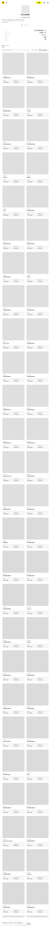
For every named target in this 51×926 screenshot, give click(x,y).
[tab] (3, 45)
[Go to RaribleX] (39, 3)
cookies (10, 922)
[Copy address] (22, 25)
